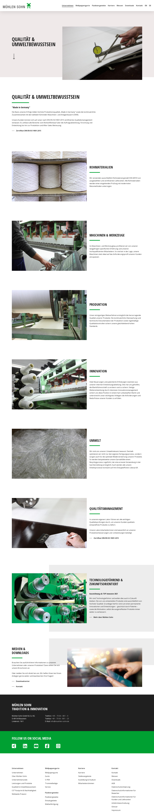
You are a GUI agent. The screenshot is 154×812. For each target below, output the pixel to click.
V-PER (47, 780)
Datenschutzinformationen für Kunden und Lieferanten (124, 798)
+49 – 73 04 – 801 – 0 (60, 716)
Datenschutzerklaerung (121, 787)
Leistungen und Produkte (22, 783)
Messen (115, 776)
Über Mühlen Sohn (19, 776)
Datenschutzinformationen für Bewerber (124, 791)
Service (48, 787)
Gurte (47, 776)
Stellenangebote (84, 776)
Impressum (116, 810)
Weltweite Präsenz (19, 794)
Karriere (81, 772)
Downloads (116, 780)
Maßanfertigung (51, 804)
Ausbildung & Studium (87, 780)
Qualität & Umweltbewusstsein (24, 787)
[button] (26, 130)
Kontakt (115, 772)
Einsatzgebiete (51, 800)
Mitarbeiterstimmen (86, 783)
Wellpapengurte (51, 772)
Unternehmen (17, 772)
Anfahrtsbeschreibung (120, 803)
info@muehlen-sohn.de (60, 721)
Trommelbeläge (51, 783)
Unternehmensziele (19, 780)
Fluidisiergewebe (51, 797)
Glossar (115, 806)
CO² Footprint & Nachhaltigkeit (24, 790)
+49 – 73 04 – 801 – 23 (60, 718)
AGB (113, 783)
